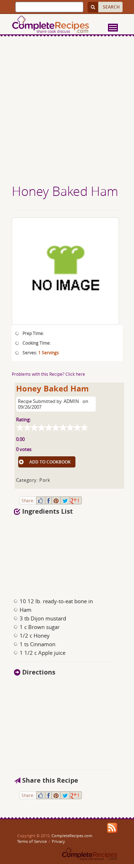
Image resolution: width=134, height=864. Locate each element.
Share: (27, 500)
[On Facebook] (48, 500)
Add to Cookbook (50, 462)
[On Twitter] (65, 500)
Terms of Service (32, 841)
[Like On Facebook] (40, 500)
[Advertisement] (67, 111)
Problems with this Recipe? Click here (48, 374)
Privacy (58, 841)
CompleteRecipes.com (71, 835)
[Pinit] (56, 500)
